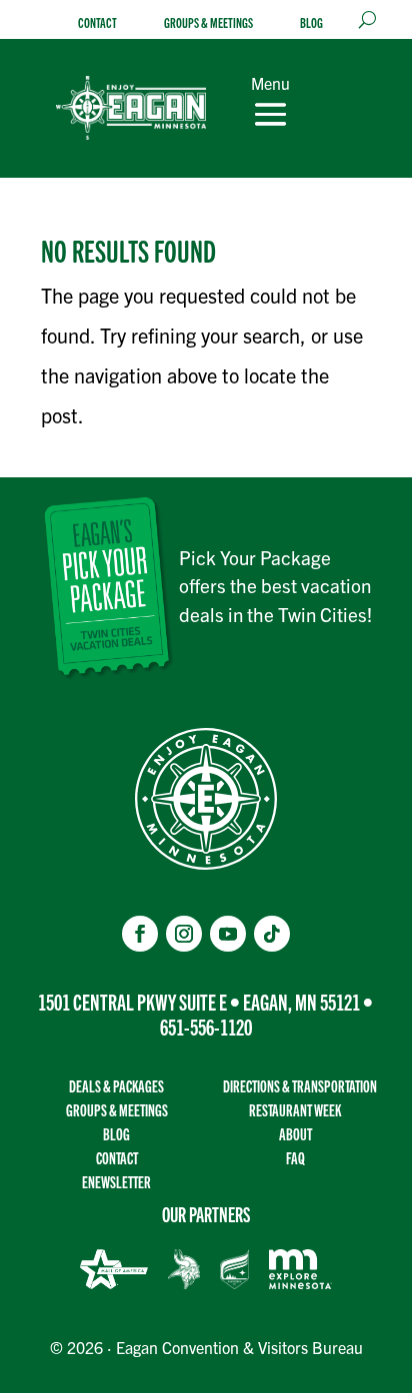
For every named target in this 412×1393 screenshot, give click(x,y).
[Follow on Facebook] (140, 934)
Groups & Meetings (208, 22)
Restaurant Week (295, 1109)
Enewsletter (116, 1181)
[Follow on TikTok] (272, 934)
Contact (97, 22)
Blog (311, 22)
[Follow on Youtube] (228, 934)
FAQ (295, 1157)
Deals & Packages (116, 1085)
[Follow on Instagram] (184, 934)
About (295, 1133)
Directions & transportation (300, 1085)
